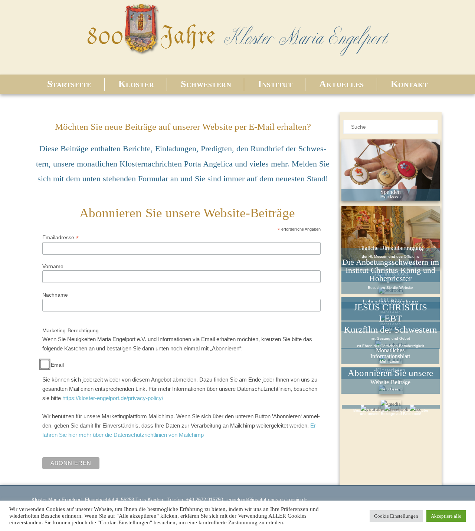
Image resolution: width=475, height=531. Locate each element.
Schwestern (206, 84)
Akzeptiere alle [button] (446, 516)
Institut (275, 84)
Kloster (136, 84)
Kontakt (409, 84)
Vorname (52, 266)
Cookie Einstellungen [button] (396, 516)
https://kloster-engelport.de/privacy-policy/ (112, 398)
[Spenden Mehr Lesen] (390, 169)
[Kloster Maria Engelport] (237, 57)
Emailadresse (60, 237)
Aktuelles (341, 84)
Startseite (69, 84)
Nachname (55, 295)
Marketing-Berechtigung (70, 330)
